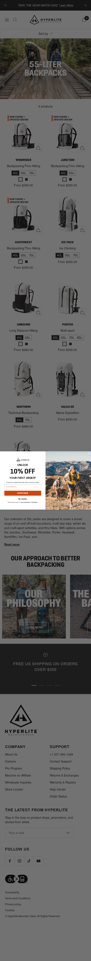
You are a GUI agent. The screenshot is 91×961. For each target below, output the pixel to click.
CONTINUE (23, 493)
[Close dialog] (88, 453)
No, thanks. (22, 499)
